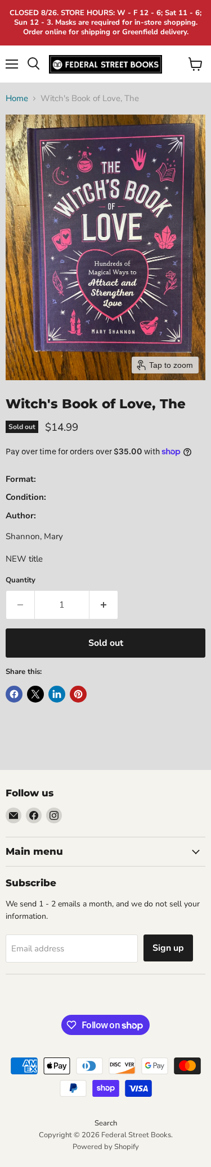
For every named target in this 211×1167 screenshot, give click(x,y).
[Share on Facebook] (14, 694)
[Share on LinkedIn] (56, 694)
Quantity (20, 580)
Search (106, 1123)
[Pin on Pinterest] (78, 694)
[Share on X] (35, 694)
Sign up (168, 948)
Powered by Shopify (106, 1147)
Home (17, 98)
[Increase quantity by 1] (103, 604)
